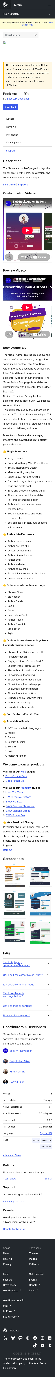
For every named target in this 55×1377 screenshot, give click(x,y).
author (36, 1140)
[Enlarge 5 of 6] (47, 893)
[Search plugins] (35, 35)
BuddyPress (11, 1316)
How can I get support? (16, 1015)
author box (46, 1146)
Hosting (7, 1258)
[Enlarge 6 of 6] (47, 923)
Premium (25, 787)
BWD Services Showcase (20, 806)
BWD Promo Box (15, 815)
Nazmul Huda (16, 1081)
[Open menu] (50, 4)
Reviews (11, 126)
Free (23, 771)
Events (33, 1279)
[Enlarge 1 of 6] (22, 868)
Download (10, 107)
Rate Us (7, 849)
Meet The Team (14, 792)
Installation (12, 134)
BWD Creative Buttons (18, 796)
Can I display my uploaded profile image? (16, 964)
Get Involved (36, 1274)
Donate (34, 1284)
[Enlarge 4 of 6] (47, 868)
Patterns (34, 1264)
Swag (33, 1290)
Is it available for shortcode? (19, 984)
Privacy (7, 1264)
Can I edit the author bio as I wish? (23, 975)
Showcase (35, 1247)
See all (48, 1178)
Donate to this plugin (14, 1229)
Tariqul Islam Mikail (19, 1061)
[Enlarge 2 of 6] (22, 894)
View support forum (14, 1201)
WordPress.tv (12, 1290)
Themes (33, 1253)
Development (13, 142)
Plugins (33, 1258)
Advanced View (12, 1155)
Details (10, 118)
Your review (9, 1178)
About (6, 1247)
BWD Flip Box (14, 801)
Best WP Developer (18, 98)
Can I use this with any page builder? (13, 995)
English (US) (46, 1133)
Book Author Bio (15, 780)
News (6, 1253)
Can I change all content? (17, 1005)
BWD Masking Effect (18, 810)
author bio (46, 1140)
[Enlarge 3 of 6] (22, 922)
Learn (6, 1274)
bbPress (9, 1311)
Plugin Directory (11, 14)
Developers (9, 1284)
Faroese (14, 1330)
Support (10, 150)
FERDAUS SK (17, 1071)
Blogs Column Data (16, 776)
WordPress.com (13, 1300)
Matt (7, 1305)
